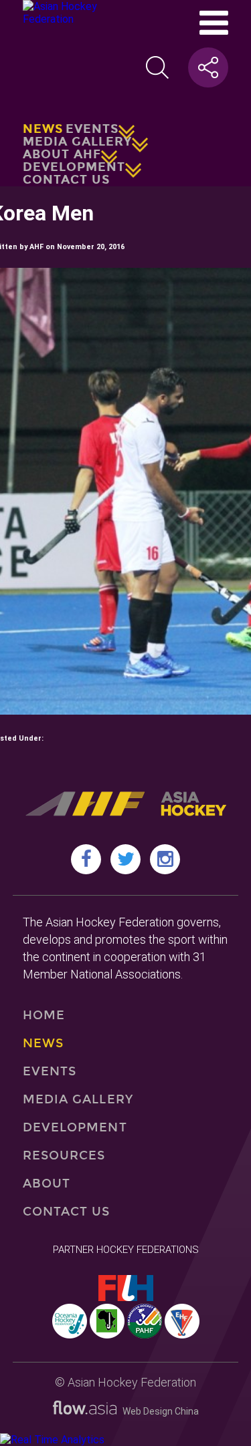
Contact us (66, 180)
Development (74, 167)
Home (44, 1015)
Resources (64, 1155)
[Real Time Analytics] (52, 1439)
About (46, 1183)
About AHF (62, 154)
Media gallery (77, 142)
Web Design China (157, 1411)
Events (92, 129)
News (43, 129)
